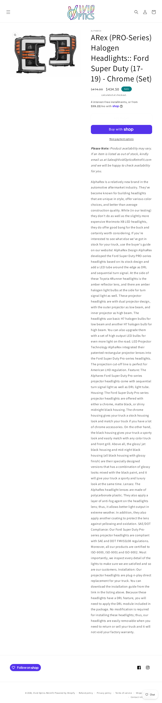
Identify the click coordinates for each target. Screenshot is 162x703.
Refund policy (86, 693)
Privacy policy (104, 693)
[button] (8, 12)
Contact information (141, 697)
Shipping (96, 94)
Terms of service (123, 693)
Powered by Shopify (65, 693)
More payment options (121, 138)
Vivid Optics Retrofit (43, 693)
